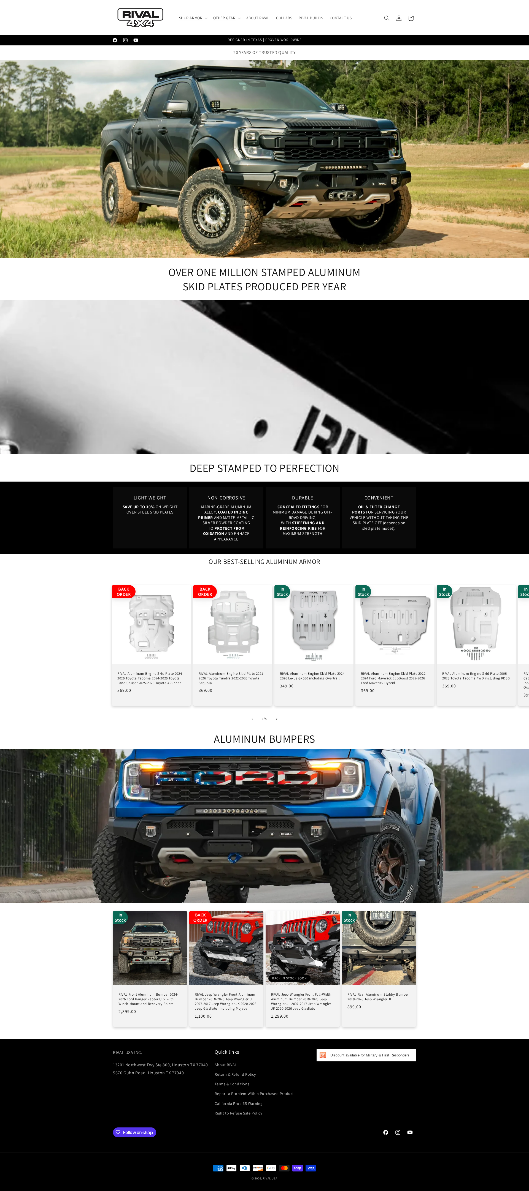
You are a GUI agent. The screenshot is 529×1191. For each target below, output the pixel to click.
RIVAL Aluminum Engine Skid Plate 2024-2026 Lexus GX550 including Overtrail (313, 676)
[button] (193, 18)
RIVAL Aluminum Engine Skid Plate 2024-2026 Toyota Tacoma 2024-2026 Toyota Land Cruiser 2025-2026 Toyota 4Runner (150, 678)
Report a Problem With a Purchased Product (254, 1093)
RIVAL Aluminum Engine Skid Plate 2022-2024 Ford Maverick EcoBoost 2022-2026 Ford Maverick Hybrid (394, 678)
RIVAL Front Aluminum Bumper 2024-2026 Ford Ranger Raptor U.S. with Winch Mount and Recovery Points (148, 999)
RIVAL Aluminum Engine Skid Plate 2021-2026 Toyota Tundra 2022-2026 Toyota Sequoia (231, 678)
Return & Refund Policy (235, 1074)
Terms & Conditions (232, 1083)
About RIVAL (226, 1064)
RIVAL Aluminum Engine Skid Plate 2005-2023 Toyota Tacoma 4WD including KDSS (476, 676)
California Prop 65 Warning (239, 1103)
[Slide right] (277, 719)
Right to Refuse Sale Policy (238, 1113)
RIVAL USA (270, 1178)
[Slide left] (252, 719)
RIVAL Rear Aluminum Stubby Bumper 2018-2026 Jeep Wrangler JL (378, 996)
